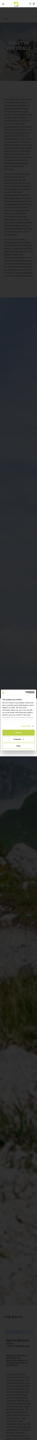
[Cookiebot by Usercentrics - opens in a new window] (26, 692)
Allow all (18, 732)
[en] (16, 4)
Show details (26, 726)
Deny (18, 746)
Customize (17, 739)
